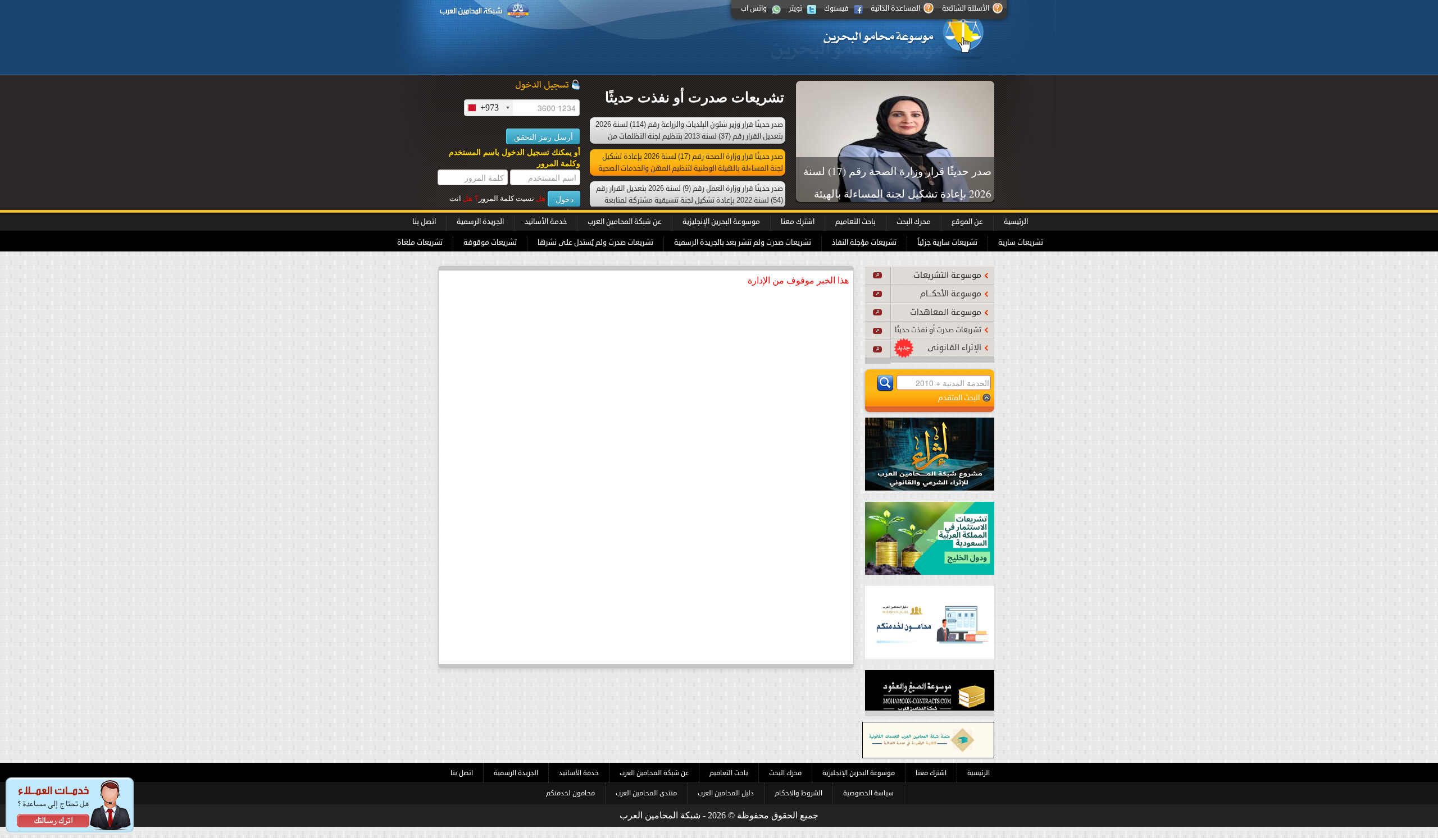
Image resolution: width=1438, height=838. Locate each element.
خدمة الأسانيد (546, 222)
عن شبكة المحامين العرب (625, 222)
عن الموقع (967, 222)
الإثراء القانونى (954, 348)
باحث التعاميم (855, 222)
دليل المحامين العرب (726, 793)
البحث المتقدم (959, 397)
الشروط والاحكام (798, 793)
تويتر (795, 8)
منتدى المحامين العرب (646, 793)
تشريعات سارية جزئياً (947, 242)
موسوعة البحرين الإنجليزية (721, 222)
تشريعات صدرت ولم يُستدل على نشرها (595, 242)
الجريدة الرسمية (480, 222)
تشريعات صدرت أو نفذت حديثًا (938, 330)
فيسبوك (836, 8)
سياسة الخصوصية (868, 793)
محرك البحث (914, 222)
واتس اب (754, 8)
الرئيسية (1016, 222)
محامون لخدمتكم (570, 793)
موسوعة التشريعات (947, 275)
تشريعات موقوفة (490, 242)
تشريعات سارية (1020, 242)
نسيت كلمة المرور (510, 198)
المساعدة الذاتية (895, 8)
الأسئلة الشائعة (965, 8)
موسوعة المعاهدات (945, 312)
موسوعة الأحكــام (950, 294)
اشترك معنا (797, 222)
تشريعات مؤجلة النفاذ (864, 242)
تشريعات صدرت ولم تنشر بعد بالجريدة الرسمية (742, 242)
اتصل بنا (424, 222)
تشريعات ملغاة (420, 242)
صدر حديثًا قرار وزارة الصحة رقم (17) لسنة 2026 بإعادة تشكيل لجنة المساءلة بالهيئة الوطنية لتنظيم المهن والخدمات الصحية (897, 193)
